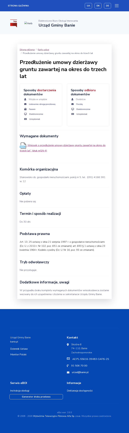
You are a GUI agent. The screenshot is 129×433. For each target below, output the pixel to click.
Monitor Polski (18, 354)
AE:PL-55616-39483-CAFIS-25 (90, 359)
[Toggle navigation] (116, 6)
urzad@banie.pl (80, 372)
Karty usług (43, 49)
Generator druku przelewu (36, 396)
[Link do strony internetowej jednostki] (28, 23)
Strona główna (18, 5)
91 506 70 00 (79, 365)
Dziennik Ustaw (19, 349)
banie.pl (14, 341)
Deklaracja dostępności (80, 390)
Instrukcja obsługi (19, 390)
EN (98, 5)
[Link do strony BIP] (13, 23)
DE (107, 5)
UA (88, 5)
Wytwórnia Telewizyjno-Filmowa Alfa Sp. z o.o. (57, 416)
